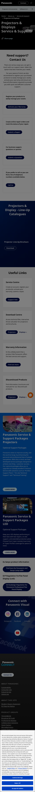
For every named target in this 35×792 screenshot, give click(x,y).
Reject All (17, 783)
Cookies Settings (17, 777)
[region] (17, 761)
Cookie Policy (11, 768)
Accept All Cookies (17, 788)
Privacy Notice (22, 768)
